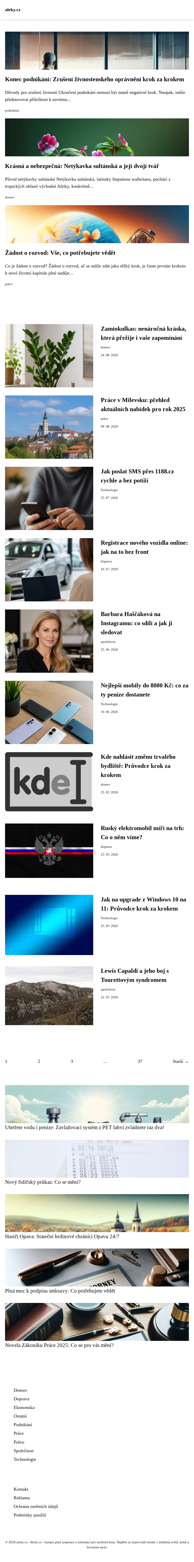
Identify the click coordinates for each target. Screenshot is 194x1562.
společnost (108, 642)
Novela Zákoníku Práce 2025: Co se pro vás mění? (59, 1345)
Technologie (109, 490)
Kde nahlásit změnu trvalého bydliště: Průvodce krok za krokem (138, 765)
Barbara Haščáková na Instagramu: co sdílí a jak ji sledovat (136, 623)
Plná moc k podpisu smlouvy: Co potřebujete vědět (60, 1291)
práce (104, 418)
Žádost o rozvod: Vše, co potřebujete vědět (60, 252)
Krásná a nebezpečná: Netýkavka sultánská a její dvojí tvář (82, 166)
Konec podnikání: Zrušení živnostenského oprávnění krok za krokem (94, 79)
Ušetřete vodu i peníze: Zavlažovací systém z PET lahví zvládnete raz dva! (84, 1127)
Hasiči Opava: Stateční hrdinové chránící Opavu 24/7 (62, 1236)
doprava (106, 561)
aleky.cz (12, 9)
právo (9, 284)
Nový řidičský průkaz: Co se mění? (43, 1182)
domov (10, 197)
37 (140, 1061)
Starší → (181, 1061)
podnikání (12, 110)
